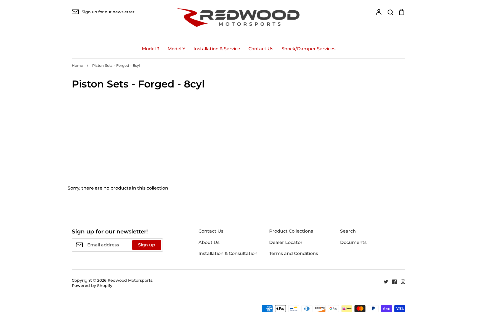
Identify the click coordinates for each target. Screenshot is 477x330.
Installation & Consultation (228, 253)
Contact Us (260, 48)
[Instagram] (401, 281)
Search (348, 231)
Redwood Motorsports (130, 280)
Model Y (176, 48)
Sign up (146, 244)
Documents (353, 242)
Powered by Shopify (92, 285)
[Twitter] (384, 281)
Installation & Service (217, 48)
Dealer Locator (286, 242)
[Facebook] (392, 281)
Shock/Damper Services (308, 48)
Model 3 (150, 48)
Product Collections (291, 231)
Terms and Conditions (293, 253)
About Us (208, 242)
